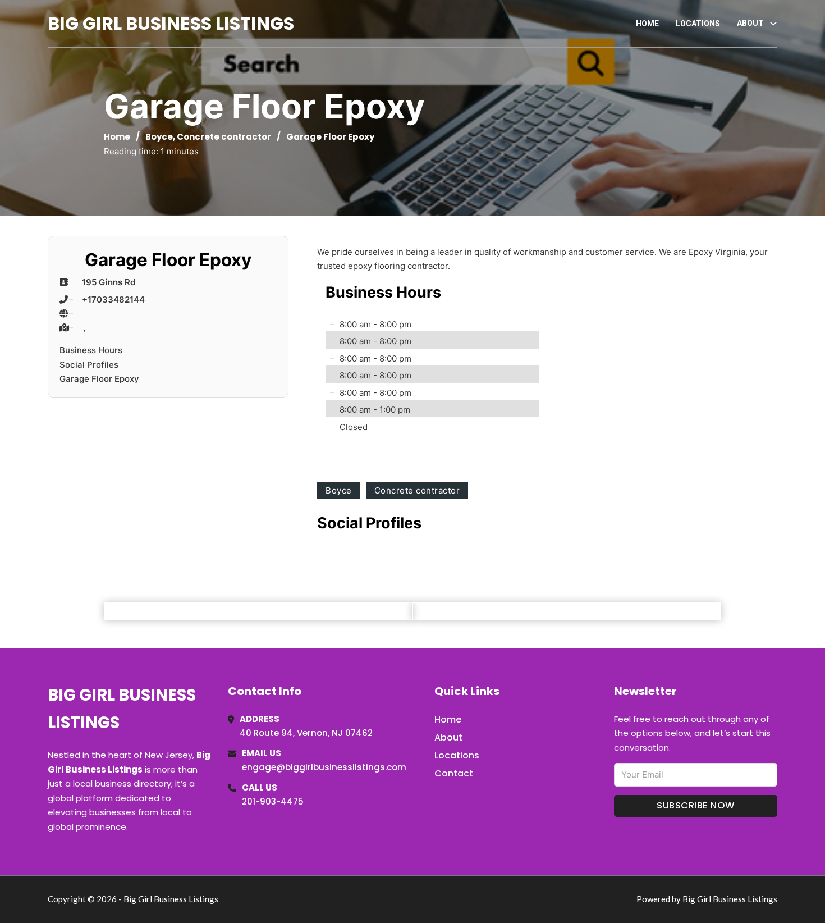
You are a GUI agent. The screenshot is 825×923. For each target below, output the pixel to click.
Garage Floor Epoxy (99, 378)
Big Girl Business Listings (171, 23)
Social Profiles (88, 364)
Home (647, 23)
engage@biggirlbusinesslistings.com (324, 767)
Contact (453, 773)
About (448, 737)
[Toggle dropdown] (773, 24)
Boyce (159, 137)
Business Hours (90, 350)
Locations (698, 23)
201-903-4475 (273, 801)
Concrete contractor (224, 137)
